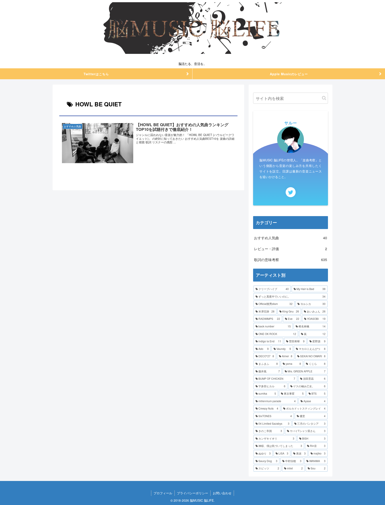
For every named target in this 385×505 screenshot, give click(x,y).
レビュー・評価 (290, 248)
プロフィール (163, 493)
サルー (290, 123)
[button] (324, 98)
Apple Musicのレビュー (289, 74)
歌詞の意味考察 (290, 259)
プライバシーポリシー (192, 493)
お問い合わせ (222, 493)
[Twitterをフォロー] (291, 192)
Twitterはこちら (96, 74)
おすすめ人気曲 (290, 237)
